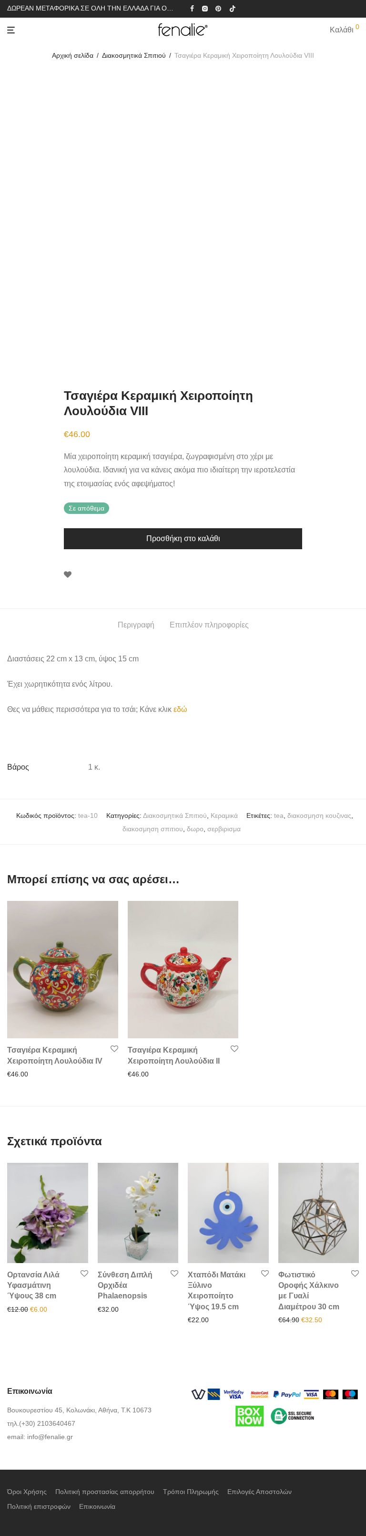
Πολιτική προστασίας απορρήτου (104, 1491)
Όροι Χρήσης (27, 1491)
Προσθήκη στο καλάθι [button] (37, 1074)
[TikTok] (232, 8)
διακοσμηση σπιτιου (152, 829)
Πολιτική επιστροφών (39, 1506)
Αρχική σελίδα (72, 55)
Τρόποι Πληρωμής (191, 1491)
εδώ (180, 709)
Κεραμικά (224, 815)
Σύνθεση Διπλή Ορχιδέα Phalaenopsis (125, 1285)
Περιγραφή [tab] (136, 625)
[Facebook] (192, 8)
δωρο (195, 829)
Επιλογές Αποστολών (259, 1491)
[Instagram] (204, 8)
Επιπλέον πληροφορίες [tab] (209, 625)
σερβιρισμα (224, 829)
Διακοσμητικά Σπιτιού (134, 55)
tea (279, 815)
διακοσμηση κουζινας (319, 815)
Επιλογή (197, 1320)
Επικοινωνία (97, 1506)
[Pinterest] (218, 8)
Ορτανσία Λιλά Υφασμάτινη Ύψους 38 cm (33, 1285)
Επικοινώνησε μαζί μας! (130, 1309)
